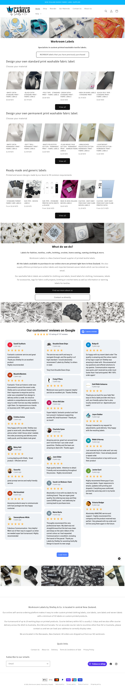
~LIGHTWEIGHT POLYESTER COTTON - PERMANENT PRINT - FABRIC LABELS (104, 148)
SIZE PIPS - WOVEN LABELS (31, 202)
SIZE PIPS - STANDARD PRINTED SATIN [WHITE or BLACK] (50, 203)
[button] (38, 13)
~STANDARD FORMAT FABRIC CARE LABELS (13, 202)
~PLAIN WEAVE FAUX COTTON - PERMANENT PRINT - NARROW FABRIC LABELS (69, 148)
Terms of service (83, 684)
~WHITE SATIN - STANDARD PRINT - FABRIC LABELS (13, 95)
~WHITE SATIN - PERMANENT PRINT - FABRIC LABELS (13, 147)
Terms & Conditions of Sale (70, 650)
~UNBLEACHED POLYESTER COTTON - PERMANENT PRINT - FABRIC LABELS (86, 148)
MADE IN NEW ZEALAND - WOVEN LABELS (69, 202)
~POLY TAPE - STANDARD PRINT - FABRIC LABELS (51, 94)
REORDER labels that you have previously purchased (62, 54)
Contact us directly (62, 297)
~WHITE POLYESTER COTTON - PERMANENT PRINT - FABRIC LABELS (50, 147)
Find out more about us (62, 290)
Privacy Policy (88, 650)
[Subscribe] (47, 664)
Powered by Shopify (47, 684)
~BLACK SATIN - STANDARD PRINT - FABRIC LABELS (31, 95)
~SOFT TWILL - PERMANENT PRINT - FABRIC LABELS (31, 147)
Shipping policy (96, 684)
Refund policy (60, 684)
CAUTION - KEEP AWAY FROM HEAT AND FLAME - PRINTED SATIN (105, 203)
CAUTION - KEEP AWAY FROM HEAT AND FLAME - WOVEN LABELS (87, 203)
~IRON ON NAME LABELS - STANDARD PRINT (87, 94)
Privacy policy (71, 684)
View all (62, 107)
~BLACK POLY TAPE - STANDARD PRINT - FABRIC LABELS (104, 95)
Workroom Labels (34, 684)
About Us (45, 650)
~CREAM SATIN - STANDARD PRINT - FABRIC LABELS (67, 95)
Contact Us (35, 650)
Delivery (54, 650)
